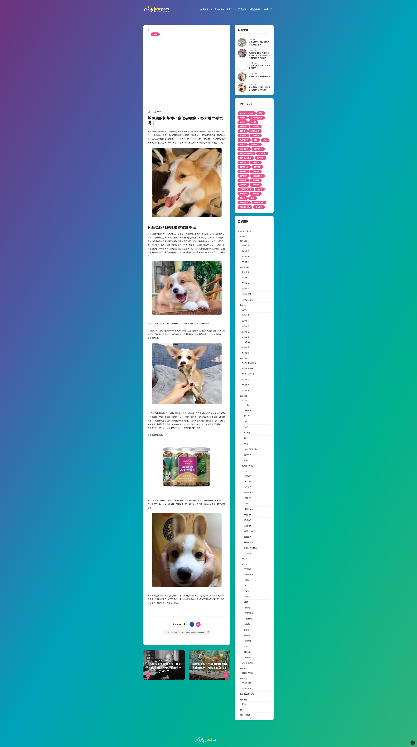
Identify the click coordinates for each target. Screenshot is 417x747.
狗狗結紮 (243, 176)
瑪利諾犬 (256, 185)
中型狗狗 (245, 400)
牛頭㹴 (247, 432)
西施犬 (242, 198)
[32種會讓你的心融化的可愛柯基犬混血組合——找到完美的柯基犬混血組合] (242, 53)
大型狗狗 (245, 471)
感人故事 (243, 135)
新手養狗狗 (244, 140)
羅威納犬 (247, 520)
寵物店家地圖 (206, 9)
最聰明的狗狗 (247, 673)
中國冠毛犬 (248, 569)
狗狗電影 (245, 262)
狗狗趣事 (256, 180)
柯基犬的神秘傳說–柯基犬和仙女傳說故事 (259, 43)
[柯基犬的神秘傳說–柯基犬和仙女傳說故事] (242, 42)
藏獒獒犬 (247, 537)
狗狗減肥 (245, 326)
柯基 (155, 34)
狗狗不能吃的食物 (246, 153)
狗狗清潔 (256, 162)
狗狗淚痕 (243, 162)
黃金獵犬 (259, 207)
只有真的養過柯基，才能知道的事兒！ (259, 67)
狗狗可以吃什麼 (245, 158)
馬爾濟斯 (247, 657)
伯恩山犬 (247, 476)
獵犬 (246, 438)
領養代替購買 (259, 203)
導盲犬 (244, 559)
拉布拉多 (256, 135)
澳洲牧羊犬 (258, 149)
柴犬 (265, 140)
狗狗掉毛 (245, 277)
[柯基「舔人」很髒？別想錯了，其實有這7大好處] (242, 87)
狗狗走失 (245, 288)
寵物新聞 (256, 127)
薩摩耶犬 (256, 194)
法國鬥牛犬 (255, 144)
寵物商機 (243, 127)
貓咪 (266, 9)
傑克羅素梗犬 (249, 574)
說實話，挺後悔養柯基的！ (259, 76)
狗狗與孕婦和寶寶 (247, 694)
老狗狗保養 (246, 294)
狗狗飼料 (243, 185)
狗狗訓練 (243, 180)
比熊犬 (242, 144)
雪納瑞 (247, 652)
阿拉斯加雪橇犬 (250, 548)
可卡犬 (242, 118)
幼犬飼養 (245, 272)
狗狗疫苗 (245, 332)
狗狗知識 (256, 171)
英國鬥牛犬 (248, 641)
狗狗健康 (262, 153)
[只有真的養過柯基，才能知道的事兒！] (242, 65)
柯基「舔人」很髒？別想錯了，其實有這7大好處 (259, 88)
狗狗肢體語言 (257, 176)
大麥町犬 (247, 487)
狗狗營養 (257, 167)
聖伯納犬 (243, 194)
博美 (260, 113)
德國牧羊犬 (255, 131)
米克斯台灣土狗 (245, 189)
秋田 (246, 444)
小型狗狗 (245, 564)
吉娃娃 (242, 122)
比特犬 (247, 503)
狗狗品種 (242, 9)
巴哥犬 (242, 131)
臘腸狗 (247, 635)
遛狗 (244, 704)
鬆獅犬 (247, 460)
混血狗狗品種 (247, 663)
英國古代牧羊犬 (250, 531)
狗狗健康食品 (247, 368)
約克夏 (247, 630)
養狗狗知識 (255, 9)
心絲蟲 (247, 342)
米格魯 (259, 189)
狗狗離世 (245, 353)
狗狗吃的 (231, 9)
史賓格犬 (247, 410)
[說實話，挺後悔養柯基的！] (242, 76)
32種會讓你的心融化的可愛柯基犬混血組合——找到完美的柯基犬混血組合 (259, 55)
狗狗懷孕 (245, 315)
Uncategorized (246, 113)
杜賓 (246, 602)
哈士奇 (253, 122)
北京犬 (247, 580)
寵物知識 (219, 9)
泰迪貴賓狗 (244, 149)
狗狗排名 (260, 158)
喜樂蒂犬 (247, 481)
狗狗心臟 (245, 309)
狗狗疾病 (243, 171)
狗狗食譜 (245, 385)
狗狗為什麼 (244, 167)
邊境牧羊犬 (244, 203)
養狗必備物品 (245, 207)
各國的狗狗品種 (256, 118)
